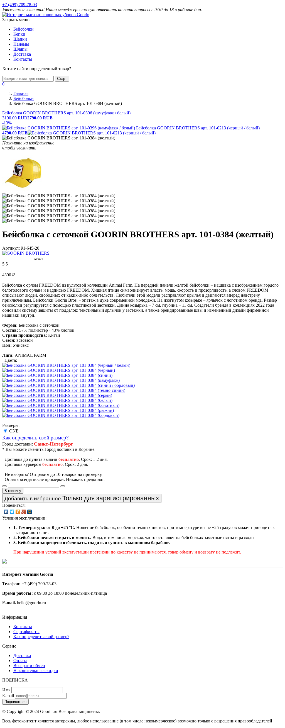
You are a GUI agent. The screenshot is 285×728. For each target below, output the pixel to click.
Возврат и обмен (29, 665)
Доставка (22, 54)
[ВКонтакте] (6, 511)
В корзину (12, 491)
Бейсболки (23, 29)
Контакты (22, 59)
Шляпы (20, 49)
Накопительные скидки (35, 670)
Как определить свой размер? (35, 438)
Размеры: (10, 425)
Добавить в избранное (81, 498)
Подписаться (15, 702)
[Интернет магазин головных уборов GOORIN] (45, 14)
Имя (6, 689)
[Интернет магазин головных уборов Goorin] (4, 562)
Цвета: (10, 360)
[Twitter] (12, 511)
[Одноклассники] (18, 511)
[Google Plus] (24, 511)
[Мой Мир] (30, 511)
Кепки (19, 34)
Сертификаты (26, 631)
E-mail (8, 695)
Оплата (20, 660)
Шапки (20, 39)
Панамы (21, 44)
